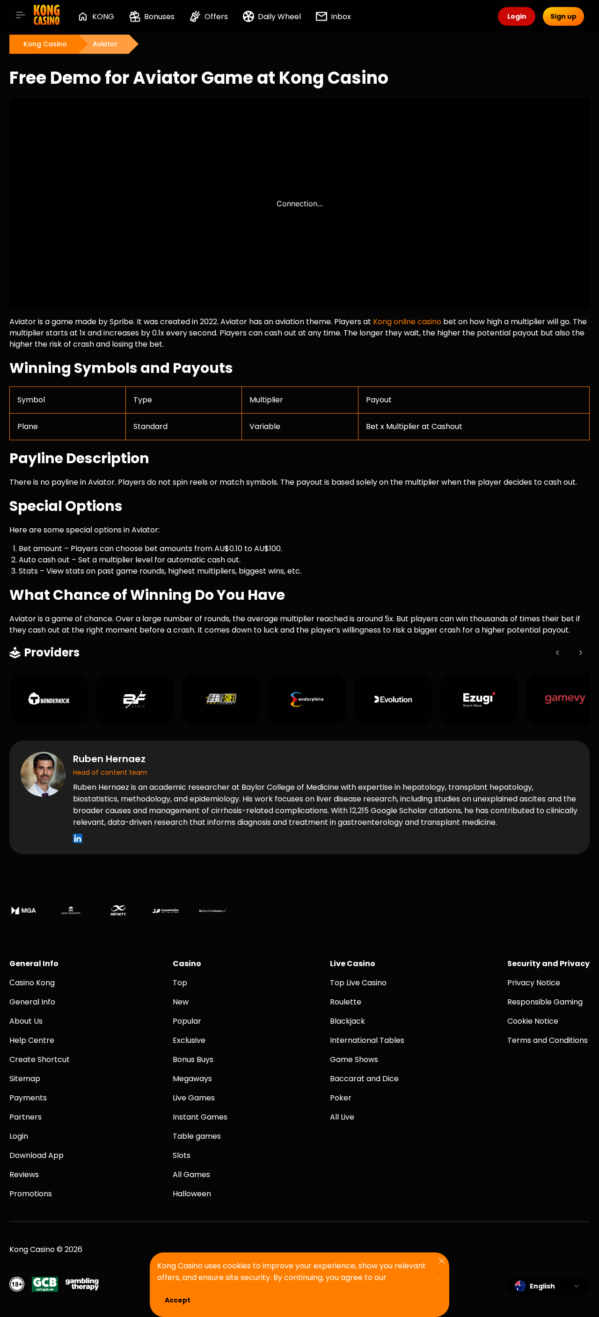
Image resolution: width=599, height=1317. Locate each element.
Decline (227, 1300)
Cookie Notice (532, 1021)
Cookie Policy (412, 1277)
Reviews (24, 1174)
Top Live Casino (358, 982)
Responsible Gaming (545, 1002)
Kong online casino (407, 321)
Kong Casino (45, 44)
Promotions (30, 1193)
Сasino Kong (32, 982)
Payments (28, 1097)
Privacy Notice (533, 982)
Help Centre (31, 1040)
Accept (177, 1300)
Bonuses (159, 16)
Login (18, 1136)
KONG (103, 16)
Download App (36, 1155)
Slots (181, 1155)
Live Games (194, 1097)
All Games (191, 1174)
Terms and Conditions (547, 1040)
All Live (342, 1117)
